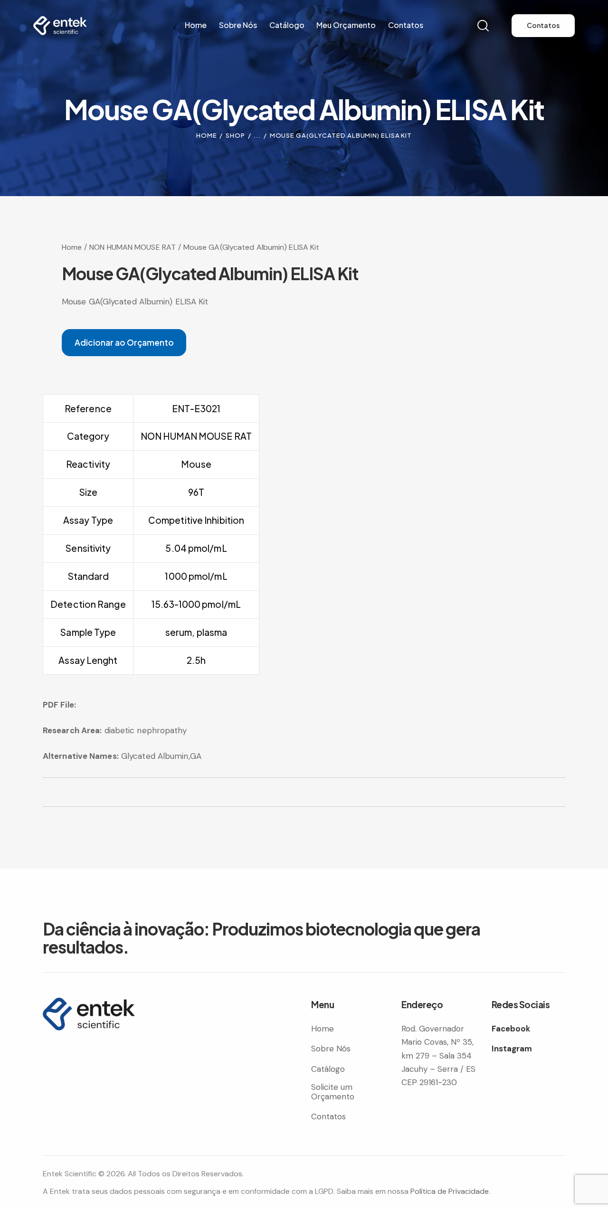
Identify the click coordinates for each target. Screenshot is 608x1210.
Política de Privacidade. (450, 1191)
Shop (235, 135)
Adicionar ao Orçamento (124, 342)
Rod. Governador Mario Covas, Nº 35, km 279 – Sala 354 (437, 1041)
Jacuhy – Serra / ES (438, 1069)
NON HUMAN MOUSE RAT (132, 247)
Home (206, 135)
